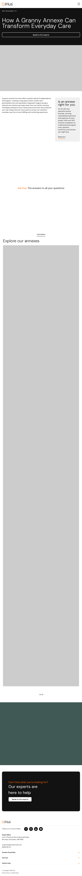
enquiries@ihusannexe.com (12, 845)
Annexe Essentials (8, 852)
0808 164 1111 (6, 847)
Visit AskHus (41, 234)
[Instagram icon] (31, 829)
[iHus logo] (7, 4)
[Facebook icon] (26, 829)
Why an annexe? (10, 11)
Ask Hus (5, 858)
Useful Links (6, 863)
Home (3, 11)
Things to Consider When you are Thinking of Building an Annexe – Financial (27, 203)
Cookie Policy (15, 873)
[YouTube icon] (41, 829)
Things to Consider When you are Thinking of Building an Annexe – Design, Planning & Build (66, 204)
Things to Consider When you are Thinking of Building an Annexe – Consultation (27, 224)
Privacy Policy (6, 873)
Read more (61, 137)
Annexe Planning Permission (55, 727)
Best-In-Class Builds (13, 750)
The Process (10, 727)
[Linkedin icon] (36, 829)
